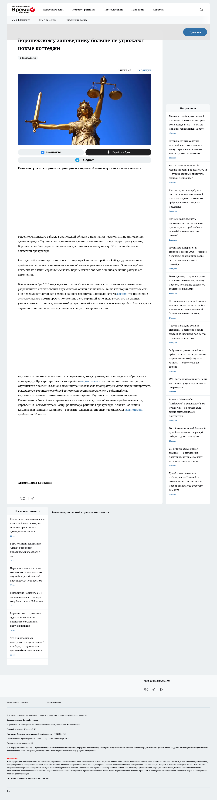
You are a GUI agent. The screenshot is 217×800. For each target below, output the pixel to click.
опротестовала (90, 381)
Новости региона (83, 9)
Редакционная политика (17, 702)
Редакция (144, 70)
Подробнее (90, 751)
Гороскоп (138, 9)
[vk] (23, 498)
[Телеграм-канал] (84, 160)
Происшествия (113, 9)
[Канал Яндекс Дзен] (118, 152)
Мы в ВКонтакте (20, 19)
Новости (158, 9)
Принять (195, 32)
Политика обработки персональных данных (28, 778)
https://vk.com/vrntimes (163, 767)
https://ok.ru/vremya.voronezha (187, 767)
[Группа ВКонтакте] (51, 152)
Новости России (53, 9)
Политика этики (54, 702)
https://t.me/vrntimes (143, 767)
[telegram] (34, 498)
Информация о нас (76, 19)
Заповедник (28, 57)
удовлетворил (134, 409)
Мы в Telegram (47, 19)
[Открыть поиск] (201, 9)
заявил (122, 294)
